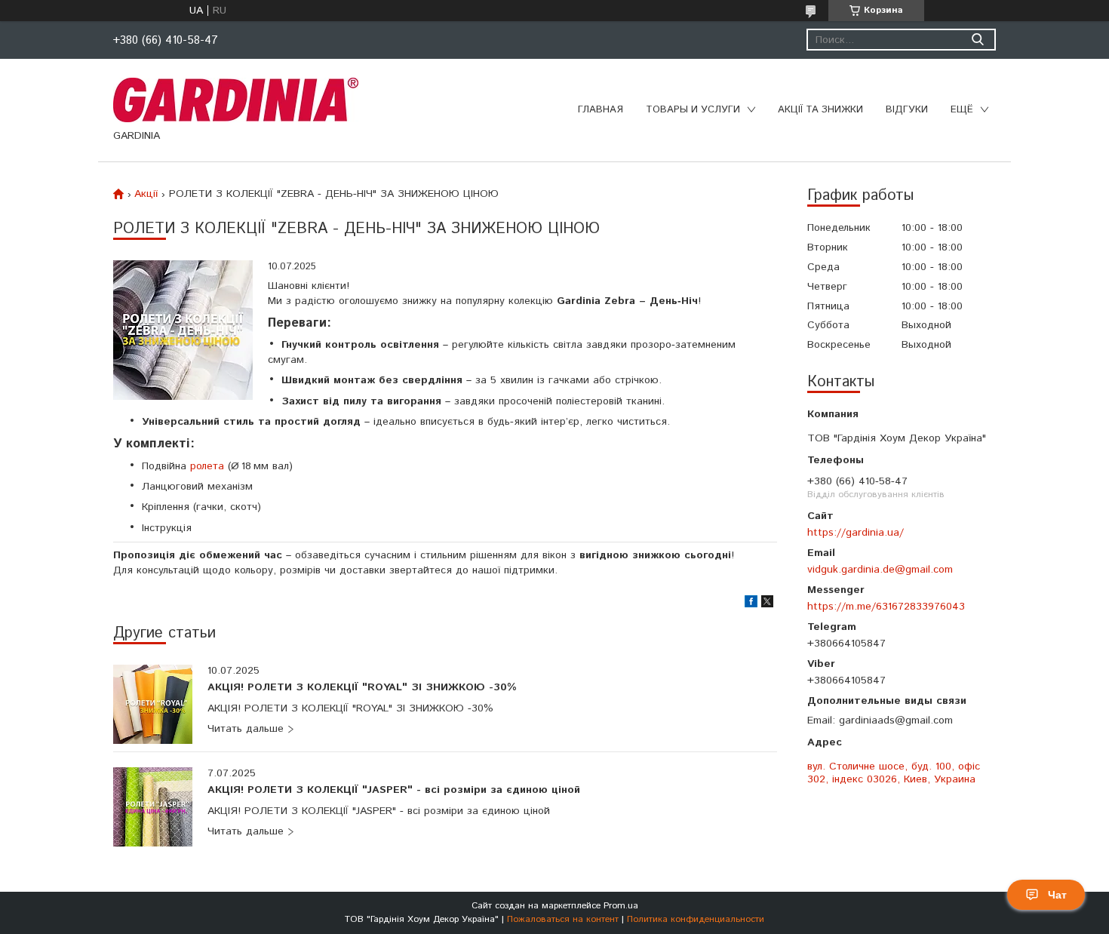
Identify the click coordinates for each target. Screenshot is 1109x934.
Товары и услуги (693, 110)
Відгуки (907, 110)
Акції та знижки (820, 110)
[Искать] (977, 39)
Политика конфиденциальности (695, 919)
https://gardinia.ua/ (855, 532)
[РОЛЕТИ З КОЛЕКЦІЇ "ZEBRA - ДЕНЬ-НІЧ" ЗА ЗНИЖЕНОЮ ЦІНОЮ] (183, 330)
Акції (146, 194)
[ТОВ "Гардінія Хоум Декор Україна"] (235, 99)
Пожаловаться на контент (563, 919)
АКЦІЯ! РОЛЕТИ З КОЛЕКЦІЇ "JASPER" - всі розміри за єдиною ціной (393, 790)
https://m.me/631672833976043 (886, 606)
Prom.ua (621, 905)
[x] (767, 604)
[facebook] (751, 604)
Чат (1057, 895)
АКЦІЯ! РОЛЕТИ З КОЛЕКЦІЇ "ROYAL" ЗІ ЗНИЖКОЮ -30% (362, 688)
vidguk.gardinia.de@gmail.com (880, 569)
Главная (600, 110)
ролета (207, 466)
